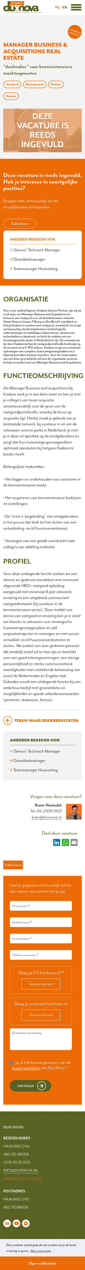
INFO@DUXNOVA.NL (20, 1170)
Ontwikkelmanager (29, 259)
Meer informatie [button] (41, 1251)
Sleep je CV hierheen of (41, 973)
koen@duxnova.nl (47, 817)
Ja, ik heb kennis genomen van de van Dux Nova (41, 1065)
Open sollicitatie (42, 1263)
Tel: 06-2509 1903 (46, 811)
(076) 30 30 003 (16, 1162)
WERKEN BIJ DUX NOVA (22, 1178)
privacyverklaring (26, 1067)
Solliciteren (20, 223)
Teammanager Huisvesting (35, 268)
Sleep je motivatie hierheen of (41, 1003)
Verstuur (25, 1085)
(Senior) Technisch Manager (36, 250)
